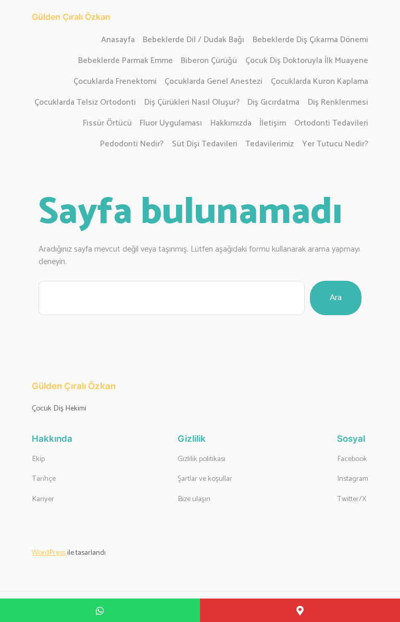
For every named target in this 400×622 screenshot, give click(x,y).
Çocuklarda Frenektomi (115, 82)
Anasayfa (118, 40)
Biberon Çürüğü (209, 61)
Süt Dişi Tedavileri (205, 144)
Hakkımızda (231, 123)
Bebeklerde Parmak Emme (125, 61)
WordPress (49, 552)
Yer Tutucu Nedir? (335, 144)
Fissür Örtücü (107, 123)
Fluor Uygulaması (171, 123)
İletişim (272, 123)
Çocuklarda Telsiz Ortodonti (85, 102)
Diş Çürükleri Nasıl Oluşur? (192, 102)
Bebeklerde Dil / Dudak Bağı (193, 40)
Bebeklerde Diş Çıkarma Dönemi (310, 40)
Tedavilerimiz (269, 144)
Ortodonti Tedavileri (331, 123)
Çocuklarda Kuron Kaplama (319, 82)
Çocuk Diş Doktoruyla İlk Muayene (306, 61)
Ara (336, 298)
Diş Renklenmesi (338, 102)
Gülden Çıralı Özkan (71, 16)
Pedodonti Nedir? (132, 144)
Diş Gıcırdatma (273, 102)
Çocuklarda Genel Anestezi (213, 82)
